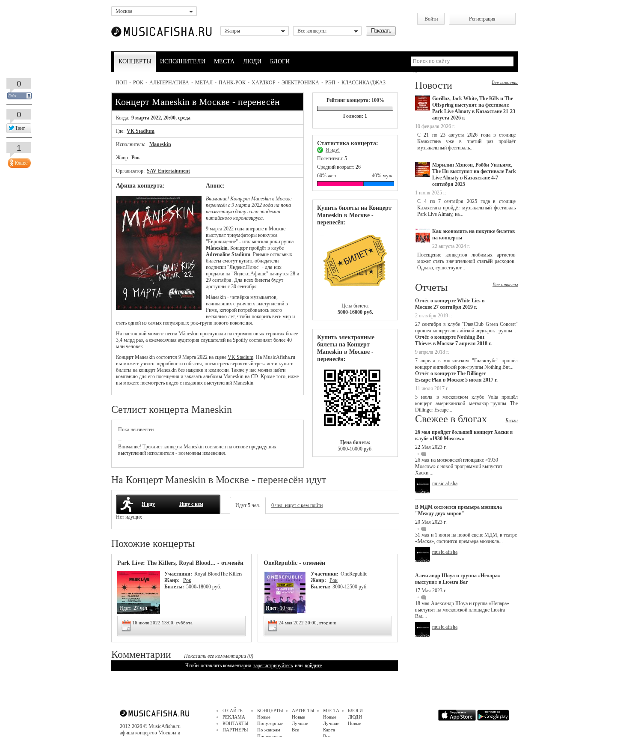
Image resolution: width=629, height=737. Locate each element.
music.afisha (444, 483)
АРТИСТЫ (303, 710)
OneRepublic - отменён (294, 563)
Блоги (511, 421)
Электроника (300, 83)
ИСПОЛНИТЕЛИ (182, 61)
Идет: (125, 608)
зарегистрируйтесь (273, 665)
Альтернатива (169, 83)
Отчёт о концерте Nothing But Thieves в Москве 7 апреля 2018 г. (453, 340)
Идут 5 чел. (247, 505)
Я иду (148, 504)
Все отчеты (505, 284)
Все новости (505, 82)
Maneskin (160, 144)
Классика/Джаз (363, 83)
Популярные (270, 723)
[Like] (18, 161)
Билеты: (174, 587)
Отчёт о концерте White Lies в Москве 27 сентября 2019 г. (449, 304)
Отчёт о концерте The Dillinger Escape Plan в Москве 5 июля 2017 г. (456, 376)
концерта (172, 447)
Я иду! (333, 150)
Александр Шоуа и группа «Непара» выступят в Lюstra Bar (457, 579)
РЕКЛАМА (234, 716)
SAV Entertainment (168, 171)
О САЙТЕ (233, 710)
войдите (313, 665)
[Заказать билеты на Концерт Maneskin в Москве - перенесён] (355, 401)
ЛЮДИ (252, 61)
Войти (431, 19)
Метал (204, 83)
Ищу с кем (191, 504)
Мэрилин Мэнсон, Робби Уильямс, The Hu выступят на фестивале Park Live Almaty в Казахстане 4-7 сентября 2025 (474, 174)
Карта (329, 729)
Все (295, 729)
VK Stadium (140, 131)
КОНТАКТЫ (236, 723)
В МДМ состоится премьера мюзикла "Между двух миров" (458, 510)
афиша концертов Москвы (148, 733)
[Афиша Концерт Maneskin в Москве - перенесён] (159, 308)
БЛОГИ (280, 61)
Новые (263, 716)
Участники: (178, 574)
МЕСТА (224, 61)
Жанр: (172, 580)
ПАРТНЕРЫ (235, 729)
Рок (138, 83)
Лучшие (300, 723)
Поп (121, 83)
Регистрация (482, 19)
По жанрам (268, 729)
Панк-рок (232, 83)
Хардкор (264, 83)
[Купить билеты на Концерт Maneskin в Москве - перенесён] (355, 264)
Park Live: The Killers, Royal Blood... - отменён (180, 563)
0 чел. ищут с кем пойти (297, 505)
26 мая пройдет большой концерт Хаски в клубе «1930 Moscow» (464, 435)
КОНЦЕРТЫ (135, 61)
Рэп (330, 83)
